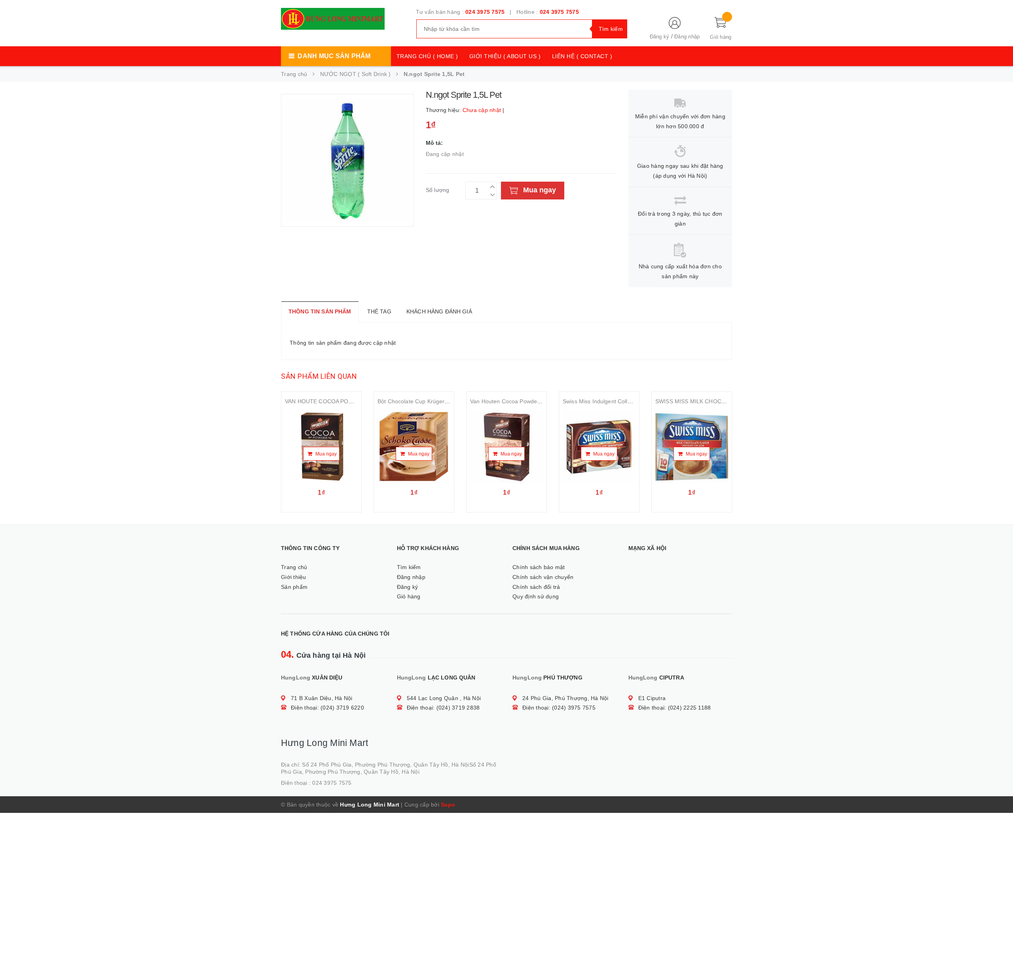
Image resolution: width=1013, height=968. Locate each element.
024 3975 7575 (485, 12)
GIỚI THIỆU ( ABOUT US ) (505, 56)
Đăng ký (660, 37)
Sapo (448, 804)
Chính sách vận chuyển (542, 577)
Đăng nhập (687, 37)
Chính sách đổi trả (536, 587)
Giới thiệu (293, 577)
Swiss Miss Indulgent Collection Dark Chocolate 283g (630, 401)
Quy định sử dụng (535, 596)
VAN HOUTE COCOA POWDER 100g (332, 401)
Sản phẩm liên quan (319, 376)
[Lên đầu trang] (999, 944)
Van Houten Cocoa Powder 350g (512, 401)
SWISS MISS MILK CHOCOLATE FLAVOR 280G (717, 401)
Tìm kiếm (409, 567)
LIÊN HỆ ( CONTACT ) (582, 56)
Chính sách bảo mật (538, 567)
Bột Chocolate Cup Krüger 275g (418, 401)
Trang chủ (294, 567)
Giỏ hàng (409, 596)
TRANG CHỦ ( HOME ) (427, 56)
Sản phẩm (294, 587)
